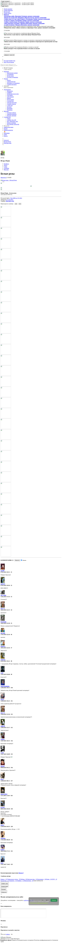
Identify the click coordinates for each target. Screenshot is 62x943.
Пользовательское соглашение (25, 940)
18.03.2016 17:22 (5, 851)
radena (3, 739)
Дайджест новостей (9, 55)
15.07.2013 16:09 (5, 754)
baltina (2, 849)
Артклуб (8, 86)
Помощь (3, 938)
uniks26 (3, 726)
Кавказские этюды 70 (14, 879)
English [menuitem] (11, 60)
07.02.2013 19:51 (5, 572)
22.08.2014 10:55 (5, 826)
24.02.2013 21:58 (5, 623)
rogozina (3, 838)
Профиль (6, 164)
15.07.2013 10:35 (5, 740)
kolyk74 (3, 584)
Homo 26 (49, 879)
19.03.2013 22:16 (5, 647)
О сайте (11, 938)
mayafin (3, 633)
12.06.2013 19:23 (5, 701)
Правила (14, 940)
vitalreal (3, 659)
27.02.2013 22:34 (5, 634)
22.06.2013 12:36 (5, 714)
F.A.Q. (7, 938)
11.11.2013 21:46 (5, 795)
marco (2, 825)
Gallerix (8, 934)
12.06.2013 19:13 (5, 687)
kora (2, 863)
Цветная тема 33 (32, 879)
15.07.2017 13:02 (5, 864)
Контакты (16, 938)
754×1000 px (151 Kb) (16, 198)
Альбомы (6, 168)
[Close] (16, 65)
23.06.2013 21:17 (5, 727)
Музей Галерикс (8, 68)
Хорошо (54, 900)
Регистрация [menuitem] (10, 62)
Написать (17, 560)
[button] (8, 9)
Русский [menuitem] (6, 60)
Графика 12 (20, 880)
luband (3, 766)
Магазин (6, 169)
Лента (5, 165)
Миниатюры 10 (29, 880)
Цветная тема (10, 201)
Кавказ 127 (4, 879)
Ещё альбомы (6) (38, 880)
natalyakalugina (5, 686)
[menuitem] (14, 60)
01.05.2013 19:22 (5, 661)
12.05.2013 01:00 (5, 674)
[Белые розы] (9, 180)
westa (2, 752)
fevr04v (3, 807)
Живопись (3, 177)
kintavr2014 (4, 794)
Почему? (21, 873)
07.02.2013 (10, 199)
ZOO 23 (54, 879)
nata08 (2, 570)
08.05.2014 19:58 (5, 809)
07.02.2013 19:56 (5, 585)
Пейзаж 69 (23, 879)
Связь (5, 166)
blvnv (2, 779)
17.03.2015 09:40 (5, 839)
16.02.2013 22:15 (5, 610)
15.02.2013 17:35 (5, 596)
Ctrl (16, 203)
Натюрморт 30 (41, 879)
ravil (2, 673)
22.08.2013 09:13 (5, 781)
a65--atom (3, 595)
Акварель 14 (13, 880)
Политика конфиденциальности (43, 940)
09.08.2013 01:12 (5, 767)
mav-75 (3, 608)
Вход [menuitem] (5, 62)
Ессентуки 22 (5, 880)
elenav (2, 699)
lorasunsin (3, 621)
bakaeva (3, 646)
